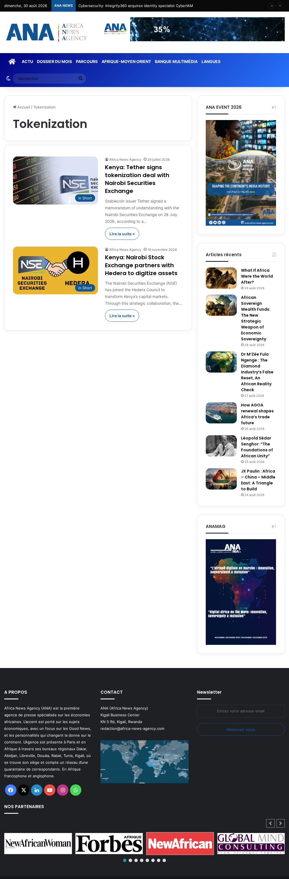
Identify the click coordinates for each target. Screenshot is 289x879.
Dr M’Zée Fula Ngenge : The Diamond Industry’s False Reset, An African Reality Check (257, 372)
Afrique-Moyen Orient (126, 61)
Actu (27, 61)
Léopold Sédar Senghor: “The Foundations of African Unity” (257, 447)
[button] (280, 823)
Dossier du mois (54, 61)
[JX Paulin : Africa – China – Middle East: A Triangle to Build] (221, 478)
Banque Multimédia (176, 61)
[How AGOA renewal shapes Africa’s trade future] (221, 412)
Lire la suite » (122, 233)
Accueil (23, 107)
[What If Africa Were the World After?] (221, 278)
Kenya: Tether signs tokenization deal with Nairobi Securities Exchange (137, 179)
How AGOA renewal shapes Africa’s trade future (257, 414)
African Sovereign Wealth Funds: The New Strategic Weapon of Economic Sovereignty (255, 318)
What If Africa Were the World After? (257, 276)
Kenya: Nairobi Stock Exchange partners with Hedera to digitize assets (141, 265)
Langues (211, 61)
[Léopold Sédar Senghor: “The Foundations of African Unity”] (221, 445)
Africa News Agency (125, 159)
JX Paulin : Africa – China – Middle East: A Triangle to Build (258, 480)
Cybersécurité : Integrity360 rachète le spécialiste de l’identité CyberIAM (142, 7)
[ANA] (45, 32)
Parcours (87, 61)
